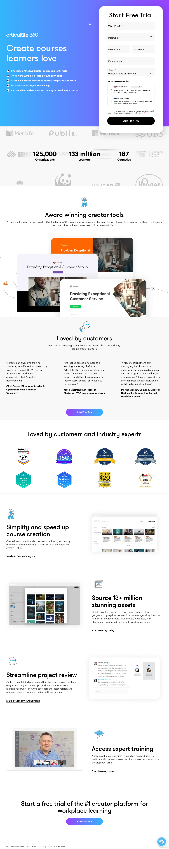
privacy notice (117, 113)
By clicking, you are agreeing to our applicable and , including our (133, 112)
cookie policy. (138, 113)
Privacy (43, 847)
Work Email (115, 26)
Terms (34, 847)
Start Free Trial (131, 120)
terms (148, 111)
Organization (115, 61)
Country (112, 70)
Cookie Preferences (57, 847)
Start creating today (103, 630)
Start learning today (103, 771)
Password (114, 38)
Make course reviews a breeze (23, 700)
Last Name (139, 49)
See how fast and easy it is (21, 556)
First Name (114, 49)
